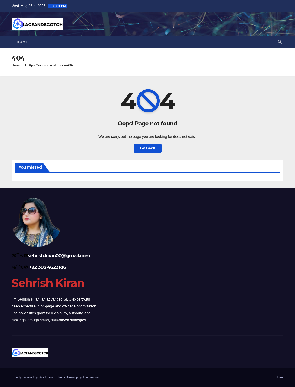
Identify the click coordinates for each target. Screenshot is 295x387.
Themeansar (91, 377)
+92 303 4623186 (47, 267)
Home (22, 42)
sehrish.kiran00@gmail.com (59, 255)
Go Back (147, 148)
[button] (280, 42)
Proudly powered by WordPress (33, 377)
